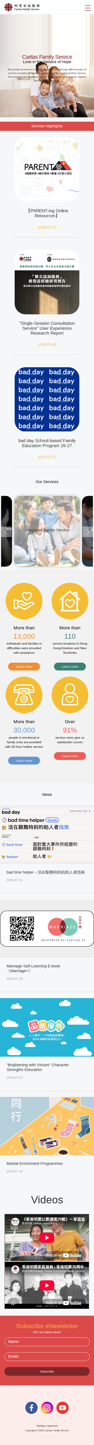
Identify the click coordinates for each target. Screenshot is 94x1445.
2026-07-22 (47, 227)
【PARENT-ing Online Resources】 (47, 213)
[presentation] (6, 532)
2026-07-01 (47, 457)
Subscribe (47, 1371)
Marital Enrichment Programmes (35, 1163)
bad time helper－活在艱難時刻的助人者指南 (46, 872)
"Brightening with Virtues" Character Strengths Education (38, 1067)
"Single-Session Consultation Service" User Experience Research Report (47, 328)
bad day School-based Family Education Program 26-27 (47, 443)
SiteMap (41, 1426)
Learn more (24, 666)
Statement (52, 1426)
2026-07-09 (47, 345)
